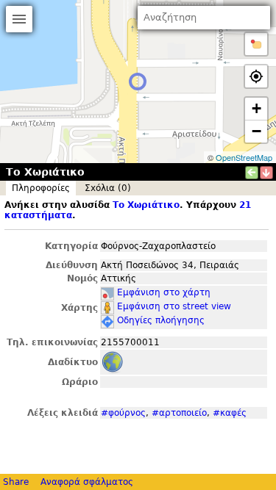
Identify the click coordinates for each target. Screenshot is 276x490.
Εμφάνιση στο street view (174, 306)
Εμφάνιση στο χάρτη (163, 292)
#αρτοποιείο (179, 413)
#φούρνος (123, 413)
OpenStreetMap (244, 157)
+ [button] (256, 108)
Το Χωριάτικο (146, 205)
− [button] (256, 131)
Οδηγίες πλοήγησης (161, 320)
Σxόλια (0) (108, 188)
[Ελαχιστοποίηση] (266, 172)
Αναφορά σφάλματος (86, 482)
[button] (256, 44)
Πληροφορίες (41, 188)
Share (16, 482)
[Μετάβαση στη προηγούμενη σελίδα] (251, 172)
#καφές (230, 413)
